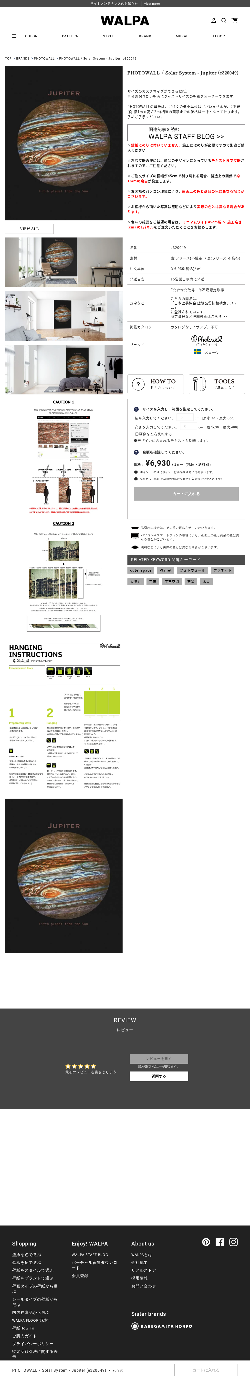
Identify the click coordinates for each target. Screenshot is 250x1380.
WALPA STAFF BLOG (90, 1254)
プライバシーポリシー (33, 1344)
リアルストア (143, 1270)
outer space (141, 570)
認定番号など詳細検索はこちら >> (199, 316)
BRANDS (23, 58)
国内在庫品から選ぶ (31, 1312)
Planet (166, 570)
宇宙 (152, 581)
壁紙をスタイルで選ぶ (33, 1270)
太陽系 (135, 581)
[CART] (234, 20)
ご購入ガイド (24, 1336)
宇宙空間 (172, 581)
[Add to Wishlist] (186, 509)
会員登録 (80, 1275)
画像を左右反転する (155, 434)
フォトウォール (192, 570)
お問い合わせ (143, 1286)
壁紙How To (23, 1328)
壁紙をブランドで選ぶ (33, 1278)
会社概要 (139, 1262)
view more (152, 3)
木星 (206, 581)
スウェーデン (211, 352)
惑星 (191, 581)
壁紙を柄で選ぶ (26, 1262)
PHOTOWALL (44, 58)
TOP (8, 58)
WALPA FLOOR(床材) (31, 1320)
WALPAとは (141, 1254)
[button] (224, 20)
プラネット (222, 570)
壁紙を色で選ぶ (26, 1254)
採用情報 (139, 1278)
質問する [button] (159, 1076)
